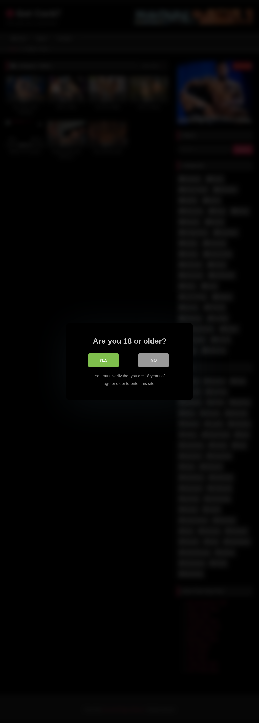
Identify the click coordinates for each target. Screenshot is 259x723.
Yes (103, 360)
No (153, 360)
